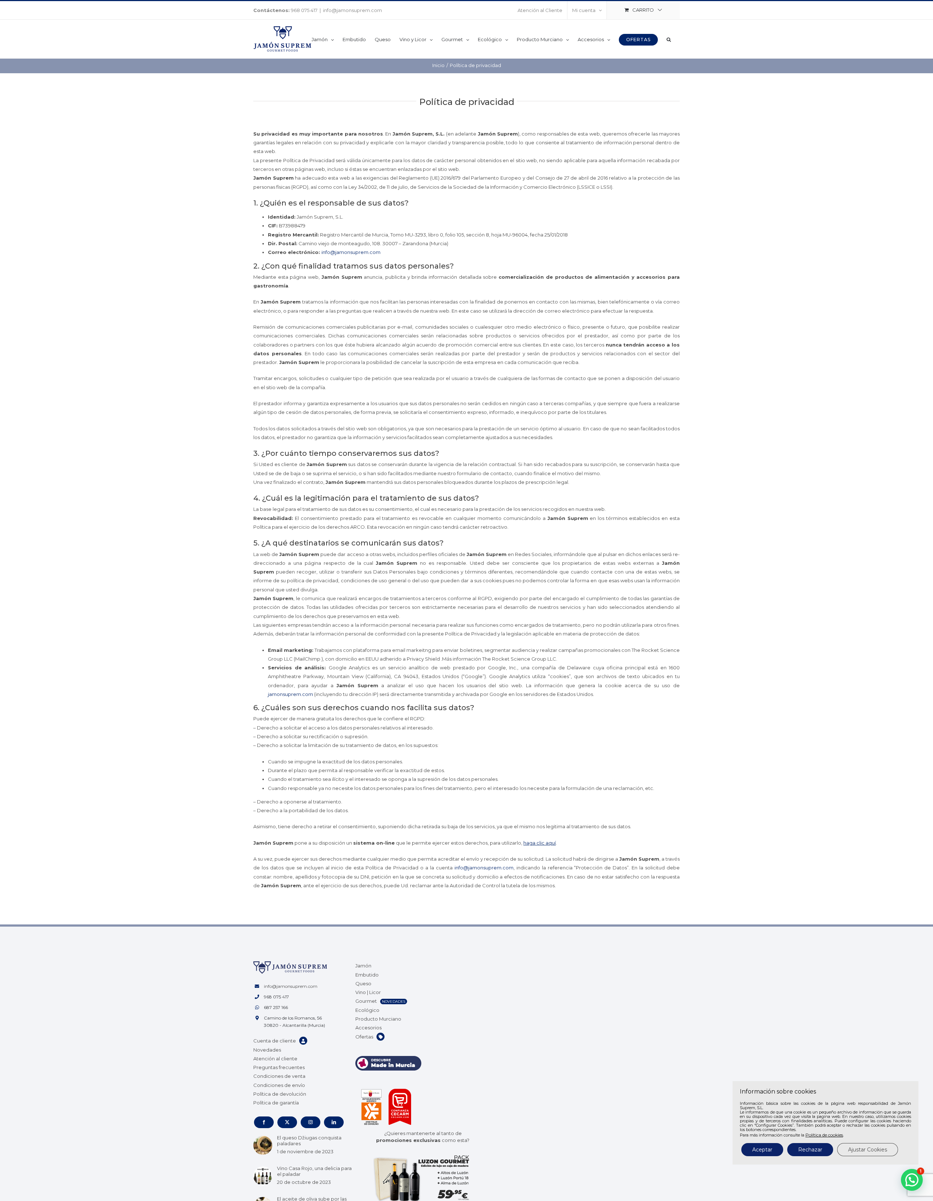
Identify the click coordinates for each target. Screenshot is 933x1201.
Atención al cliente (275, 1058)
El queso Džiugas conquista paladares (309, 1140)
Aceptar (762, 1149)
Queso (363, 983)
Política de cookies (824, 1135)
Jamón (363, 966)
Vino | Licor (368, 992)
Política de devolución (279, 1094)
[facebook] (264, 1122)
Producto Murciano (378, 1019)
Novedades (267, 1050)
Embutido (367, 975)
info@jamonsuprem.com (352, 10)
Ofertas (364, 1037)
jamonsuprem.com (290, 694)
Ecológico (367, 1010)
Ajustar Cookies (867, 1149)
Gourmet (366, 1001)
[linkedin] (334, 1122)
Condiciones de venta (279, 1076)
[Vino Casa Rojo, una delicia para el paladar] (262, 1175)
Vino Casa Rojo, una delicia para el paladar (314, 1171)
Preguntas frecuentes (279, 1067)
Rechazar (810, 1149)
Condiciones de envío (279, 1085)
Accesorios (368, 1027)
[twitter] (287, 1122)
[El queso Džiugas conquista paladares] (262, 1145)
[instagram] (310, 1122)
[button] (669, 39)
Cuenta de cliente (274, 1041)
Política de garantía (276, 1103)
